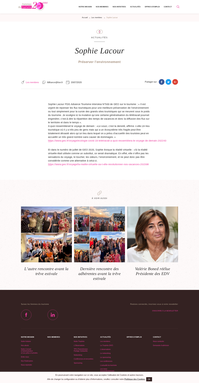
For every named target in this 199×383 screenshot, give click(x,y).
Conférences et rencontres (83, 359)
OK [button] (149, 379)
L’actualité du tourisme (108, 365)
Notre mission (85, 7)
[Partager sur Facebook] (161, 82)
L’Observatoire (79, 345)
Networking (78, 355)
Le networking (105, 353)
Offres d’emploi (152, 7)
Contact (168, 7)
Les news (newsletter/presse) (107, 370)
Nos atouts (25, 345)
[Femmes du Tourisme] (33, 7)
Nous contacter (158, 341)
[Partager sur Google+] (175, 82)
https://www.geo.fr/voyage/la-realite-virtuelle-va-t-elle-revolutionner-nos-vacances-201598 (98, 164)
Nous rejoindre (26, 365)
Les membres (96, 17)
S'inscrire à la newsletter (165, 311)
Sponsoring (78, 363)
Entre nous (25, 357)
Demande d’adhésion (161, 345)
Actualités (135, 7)
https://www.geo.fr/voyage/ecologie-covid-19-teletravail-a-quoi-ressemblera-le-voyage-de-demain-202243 (107, 140)
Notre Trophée (79, 341)
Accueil (85, 17)
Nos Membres (102, 7)
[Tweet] (168, 82)
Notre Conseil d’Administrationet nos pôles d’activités (29, 351)
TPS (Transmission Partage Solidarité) (81, 350)
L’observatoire (105, 349)
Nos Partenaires (27, 361)
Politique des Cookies (134, 379)
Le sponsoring (105, 357)
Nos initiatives (119, 7)
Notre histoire (26, 341)
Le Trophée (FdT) (106, 345)
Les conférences (106, 361)
